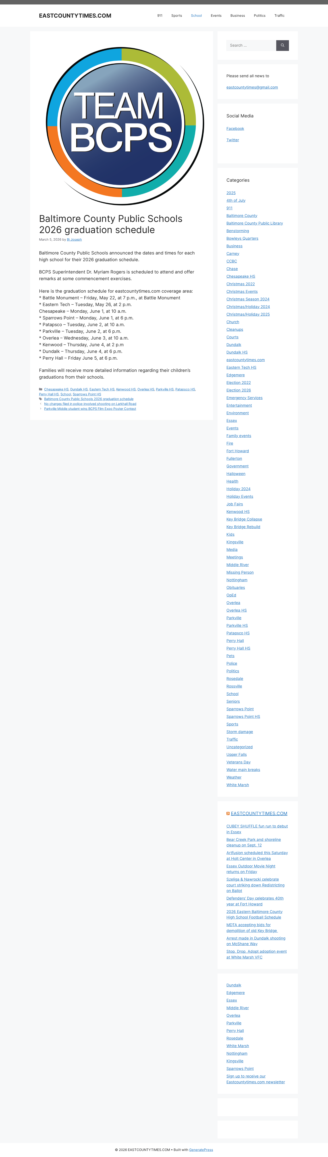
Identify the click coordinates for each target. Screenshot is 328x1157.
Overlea (233, 602)
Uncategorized (239, 747)
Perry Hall (235, 640)
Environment (237, 413)
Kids (230, 534)
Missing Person (240, 572)
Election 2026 (238, 390)
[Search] (282, 45)
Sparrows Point (240, 709)
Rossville (234, 686)
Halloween (235, 473)
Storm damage (239, 732)
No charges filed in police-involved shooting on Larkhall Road (90, 404)
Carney (232, 253)
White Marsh (237, 785)
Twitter (232, 140)
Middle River (237, 565)
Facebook (235, 128)
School (196, 15)
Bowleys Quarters (242, 238)
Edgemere (235, 375)
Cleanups (234, 329)
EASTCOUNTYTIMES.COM (75, 15)
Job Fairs (234, 504)
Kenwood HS (126, 389)
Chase (232, 269)
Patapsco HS (185, 389)
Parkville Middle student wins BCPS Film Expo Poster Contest (90, 409)
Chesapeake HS (56, 389)
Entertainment (239, 405)
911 (159, 15)
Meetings (234, 557)
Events (216, 15)
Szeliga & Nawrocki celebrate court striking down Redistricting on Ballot (255, 885)
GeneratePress (201, 1150)
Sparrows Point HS (87, 394)
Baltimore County (241, 215)
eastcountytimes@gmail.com (252, 87)
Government (237, 466)
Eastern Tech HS (101, 389)
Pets (230, 656)
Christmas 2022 (240, 284)
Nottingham (236, 580)
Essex (231, 420)
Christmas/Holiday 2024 (248, 306)
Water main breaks (243, 769)
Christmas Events (242, 291)
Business (237, 15)
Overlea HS (145, 389)
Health (232, 481)
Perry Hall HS (49, 394)
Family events (238, 436)
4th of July (235, 200)
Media (232, 549)
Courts (232, 337)
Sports (176, 15)
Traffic (279, 15)
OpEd (231, 595)
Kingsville (234, 542)
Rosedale (234, 678)
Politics (260, 15)
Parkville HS (165, 389)
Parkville (233, 618)
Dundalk (233, 344)
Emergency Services (244, 398)
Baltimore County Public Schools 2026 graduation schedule (88, 399)
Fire (229, 443)
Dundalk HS (79, 389)
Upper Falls (236, 754)
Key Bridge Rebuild (243, 527)
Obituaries (235, 587)
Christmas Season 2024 (248, 299)
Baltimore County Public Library (254, 223)
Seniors (233, 701)
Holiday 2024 (238, 489)
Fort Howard (237, 451)
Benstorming (237, 231)
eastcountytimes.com (245, 360)
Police (231, 663)
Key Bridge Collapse (244, 519)
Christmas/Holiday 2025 (248, 314)
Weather (233, 777)
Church (232, 322)
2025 (231, 193)
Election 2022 (238, 382)
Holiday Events (239, 496)
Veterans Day (238, 762)
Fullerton (234, 458)
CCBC (231, 261)
